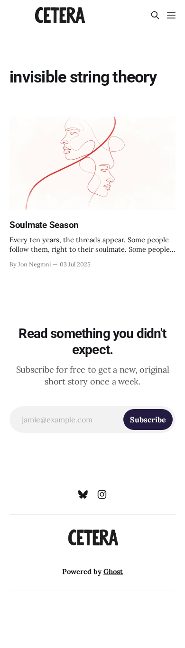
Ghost (113, 571)
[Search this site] (155, 15)
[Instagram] (102, 494)
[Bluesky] (83, 494)
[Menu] (171, 15)
